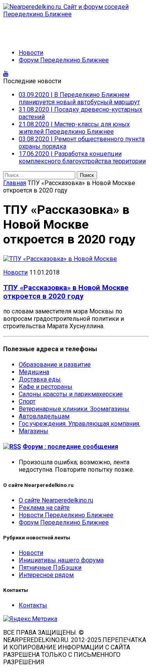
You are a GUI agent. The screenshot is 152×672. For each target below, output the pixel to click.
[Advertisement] (65, 29)
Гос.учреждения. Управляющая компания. (79, 423)
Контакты (33, 605)
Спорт (27, 401)
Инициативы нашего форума (61, 560)
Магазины (33, 431)
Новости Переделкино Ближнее (66, 515)
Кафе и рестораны (45, 386)
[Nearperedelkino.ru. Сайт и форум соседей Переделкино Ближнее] (76, 10)
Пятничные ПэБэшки (50, 567)
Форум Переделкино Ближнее (64, 60)
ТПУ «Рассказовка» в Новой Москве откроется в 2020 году (66, 292)
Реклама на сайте (44, 507)
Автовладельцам (44, 416)
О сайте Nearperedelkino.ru (56, 500)
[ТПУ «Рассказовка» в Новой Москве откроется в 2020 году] (60, 258)
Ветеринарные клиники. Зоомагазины (74, 409)
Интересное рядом (46, 575)
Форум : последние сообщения (70, 446)
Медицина (34, 372)
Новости (31, 52)
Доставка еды (40, 379)
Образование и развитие (55, 364)
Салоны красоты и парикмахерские (71, 394)
